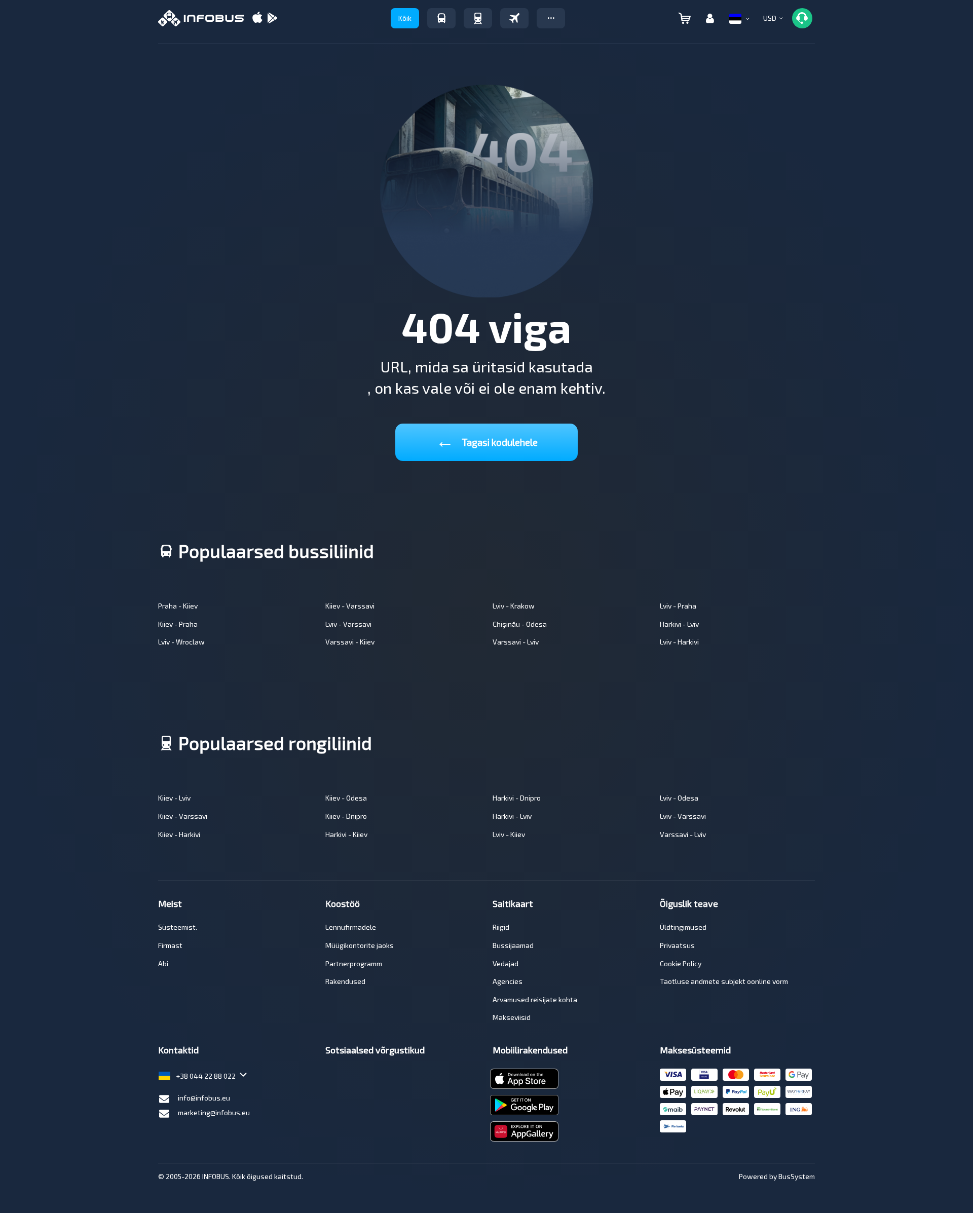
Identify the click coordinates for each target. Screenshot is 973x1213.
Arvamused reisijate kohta (535, 999)
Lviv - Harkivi (679, 641)
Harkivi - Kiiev (346, 834)
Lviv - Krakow (514, 605)
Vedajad (505, 963)
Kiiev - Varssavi (350, 605)
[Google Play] (272, 18)
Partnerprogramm (353, 963)
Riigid (501, 927)
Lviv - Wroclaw (181, 641)
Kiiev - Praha (178, 624)
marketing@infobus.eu (214, 1112)
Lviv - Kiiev (509, 834)
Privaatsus (677, 945)
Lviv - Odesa (679, 797)
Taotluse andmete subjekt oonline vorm (724, 981)
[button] (551, 18)
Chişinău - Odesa (520, 624)
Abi (163, 963)
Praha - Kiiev (178, 605)
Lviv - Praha (678, 605)
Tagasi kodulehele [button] (487, 440)
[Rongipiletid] (478, 18)
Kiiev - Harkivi (179, 834)
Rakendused (345, 981)
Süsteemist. (177, 927)
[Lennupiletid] (514, 18)
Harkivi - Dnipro (517, 797)
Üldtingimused (683, 927)
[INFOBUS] (201, 18)
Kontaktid (178, 1049)
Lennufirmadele (350, 927)
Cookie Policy (680, 963)
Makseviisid (512, 1017)
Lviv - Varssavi (348, 624)
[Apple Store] (257, 18)
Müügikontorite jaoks (359, 945)
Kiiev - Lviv (174, 797)
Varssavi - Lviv (516, 641)
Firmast (170, 945)
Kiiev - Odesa (346, 797)
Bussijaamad (513, 945)
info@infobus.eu (204, 1097)
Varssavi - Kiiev (350, 641)
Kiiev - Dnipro (346, 816)
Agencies (507, 981)
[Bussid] (441, 18)
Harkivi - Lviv (679, 624)
